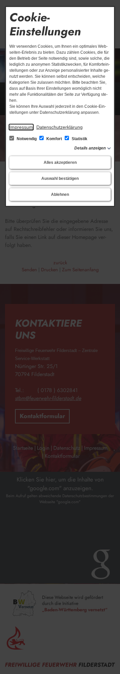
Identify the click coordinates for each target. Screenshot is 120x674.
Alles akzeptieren (60, 162)
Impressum (21, 127)
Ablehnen (60, 194)
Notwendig (27, 138)
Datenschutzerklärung (59, 127)
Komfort (54, 138)
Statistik (79, 138)
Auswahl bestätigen (60, 178)
